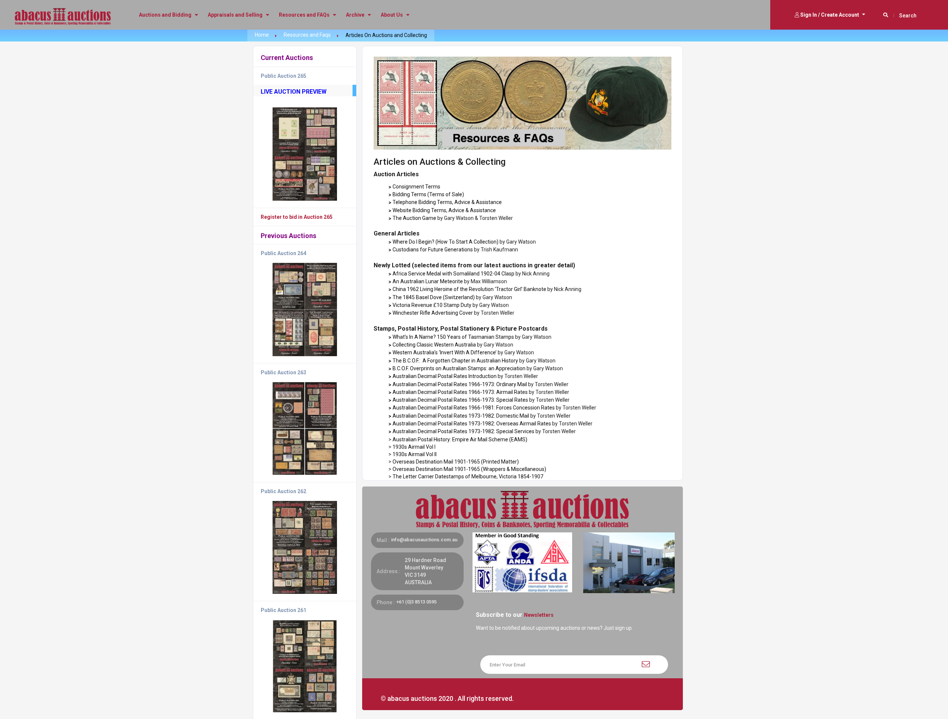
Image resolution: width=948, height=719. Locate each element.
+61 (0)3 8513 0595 (416, 602)
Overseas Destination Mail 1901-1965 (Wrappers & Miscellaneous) (469, 469)
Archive (355, 15)
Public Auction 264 (283, 253)
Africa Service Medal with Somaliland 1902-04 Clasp (453, 274)
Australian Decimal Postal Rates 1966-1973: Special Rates (460, 400)
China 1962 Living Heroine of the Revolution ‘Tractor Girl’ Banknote (469, 289)
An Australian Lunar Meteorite (428, 281)
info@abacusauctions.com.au (424, 539)
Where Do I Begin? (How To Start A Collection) (445, 242)
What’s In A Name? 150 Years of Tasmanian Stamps (453, 337)
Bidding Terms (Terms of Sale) (428, 194)
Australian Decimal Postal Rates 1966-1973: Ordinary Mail (460, 384)
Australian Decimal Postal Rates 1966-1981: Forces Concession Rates (474, 408)
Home (262, 35)
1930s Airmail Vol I (414, 447)
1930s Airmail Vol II (415, 454)
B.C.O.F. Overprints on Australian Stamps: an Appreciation (459, 368)
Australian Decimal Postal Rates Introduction (445, 376)
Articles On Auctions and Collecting (386, 35)
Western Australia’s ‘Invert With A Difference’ (445, 352)
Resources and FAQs (305, 15)
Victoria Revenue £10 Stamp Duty (432, 305)
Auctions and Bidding (166, 15)
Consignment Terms (416, 187)
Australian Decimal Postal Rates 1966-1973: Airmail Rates (460, 392)
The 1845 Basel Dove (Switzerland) (434, 297)
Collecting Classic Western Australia (434, 345)
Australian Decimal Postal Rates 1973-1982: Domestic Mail (461, 416)
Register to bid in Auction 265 (297, 217)
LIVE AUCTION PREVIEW (294, 91)
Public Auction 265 (283, 76)
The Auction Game (414, 218)
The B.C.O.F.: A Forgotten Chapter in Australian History (455, 361)
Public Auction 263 (283, 372)
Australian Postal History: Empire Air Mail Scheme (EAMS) (460, 439)
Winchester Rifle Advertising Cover (433, 313)
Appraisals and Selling (236, 15)
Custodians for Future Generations (433, 250)
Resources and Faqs (307, 35)
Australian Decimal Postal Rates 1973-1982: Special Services (464, 431)
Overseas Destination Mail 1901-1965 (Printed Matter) (456, 462)
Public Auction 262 (283, 491)
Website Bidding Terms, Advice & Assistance (444, 210)
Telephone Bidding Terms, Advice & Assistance (447, 202)
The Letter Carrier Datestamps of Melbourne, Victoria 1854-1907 (468, 476)
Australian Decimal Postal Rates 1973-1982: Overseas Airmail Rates (472, 424)
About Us (392, 15)
